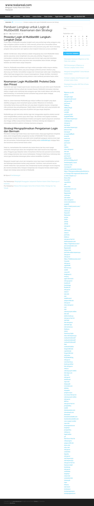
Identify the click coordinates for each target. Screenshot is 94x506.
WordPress (12, 503)
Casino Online (37, 16)
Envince (36, 501)
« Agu (65, 49)
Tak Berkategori (15, 175)
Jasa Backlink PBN (79, 16)
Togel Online (59, 16)
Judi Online (16, 16)
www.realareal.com (18, 5)
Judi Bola (68, 16)
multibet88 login (45, 140)
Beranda (7, 16)
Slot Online (26, 16)
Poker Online (48, 16)
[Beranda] (12, 22)
